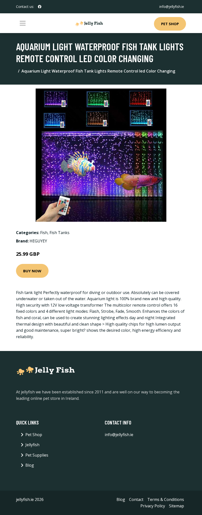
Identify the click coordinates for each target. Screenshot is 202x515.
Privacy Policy (152, 506)
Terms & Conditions (165, 499)
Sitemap (176, 506)
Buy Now (32, 270)
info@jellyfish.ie (171, 6)
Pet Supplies (36, 455)
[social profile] (39, 6)
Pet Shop (170, 23)
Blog (29, 465)
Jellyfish (32, 444)
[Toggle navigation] (22, 23)
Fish (44, 232)
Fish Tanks (59, 232)
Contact (136, 499)
